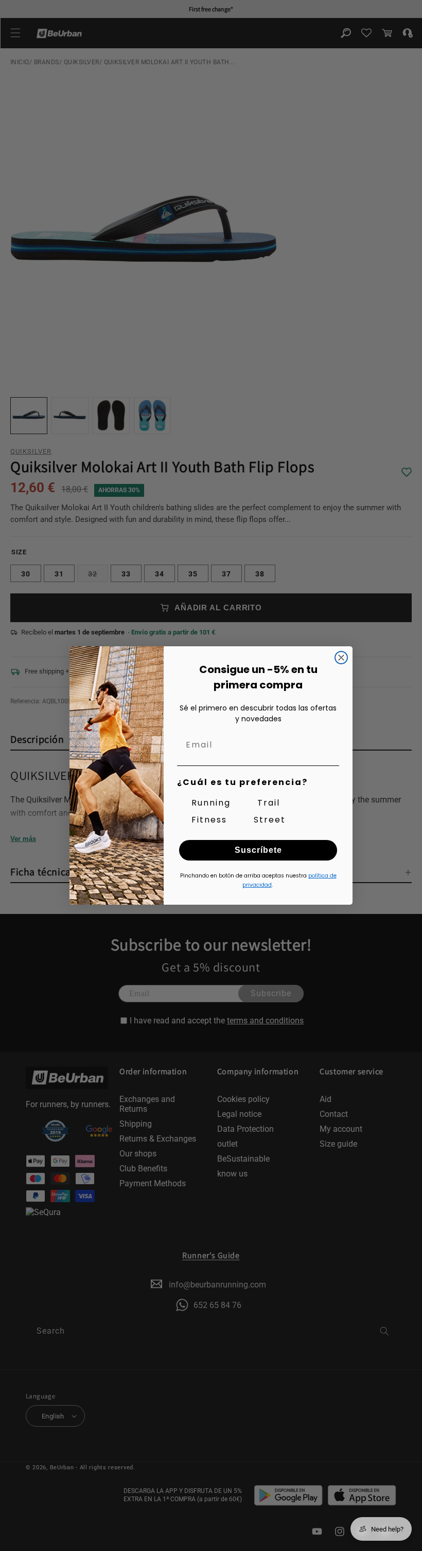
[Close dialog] (341, 657)
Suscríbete (258, 850)
